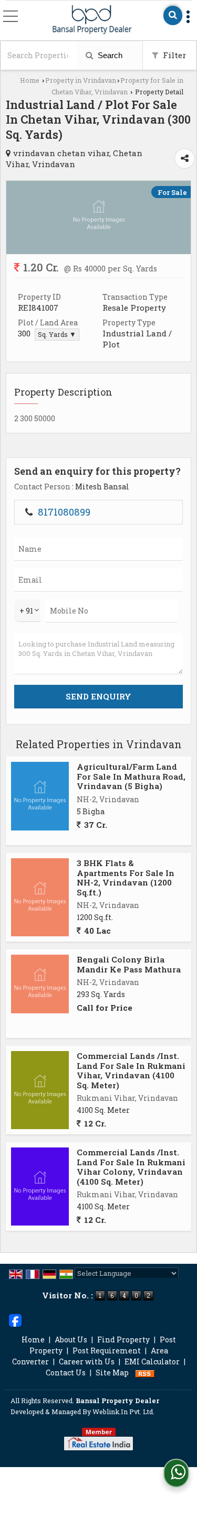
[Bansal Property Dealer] (92, 20)
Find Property (123, 1339)
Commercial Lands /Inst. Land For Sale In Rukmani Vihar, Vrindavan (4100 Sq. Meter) (131, 1070)
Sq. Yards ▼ (57, 334)
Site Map (112, 1372)
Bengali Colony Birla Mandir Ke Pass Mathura (129, 964)
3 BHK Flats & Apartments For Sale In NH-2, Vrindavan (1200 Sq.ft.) (125, 877)
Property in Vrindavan (80, 80)
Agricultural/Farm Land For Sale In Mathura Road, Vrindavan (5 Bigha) (131, 776)
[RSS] (145, 1372)
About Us (71, 1339)
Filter (173, 55)
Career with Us (87, 1361)
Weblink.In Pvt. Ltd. (123, 1411)
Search (109, 55)
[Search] (172, 15)
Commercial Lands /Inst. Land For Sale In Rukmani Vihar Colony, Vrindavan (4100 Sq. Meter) (131, 1166)
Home (29, 80)
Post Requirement (106, 1350)
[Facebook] (15, 1320)
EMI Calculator (152, 1361)
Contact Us (66, 1372)
